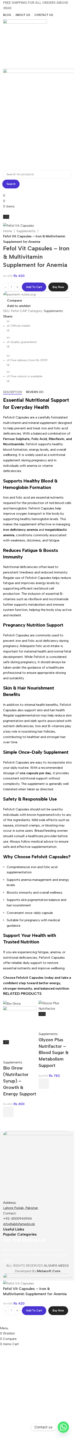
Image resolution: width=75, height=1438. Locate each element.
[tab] (12, 392)
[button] (8, 1112)
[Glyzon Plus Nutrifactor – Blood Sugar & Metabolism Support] (55, 1006)
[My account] (4, 66)
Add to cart (34, 287)
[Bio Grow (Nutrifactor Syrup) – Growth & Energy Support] (12, 1003)
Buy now (58, 287)
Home (7, 231)
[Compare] (8, 1320)
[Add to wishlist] (8, 1050)
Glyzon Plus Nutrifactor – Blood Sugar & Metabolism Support (54, 1052)
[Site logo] (25, 41)
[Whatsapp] (63, 1427)
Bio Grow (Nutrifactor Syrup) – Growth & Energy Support (19, 1080)
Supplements (26, 231)
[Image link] (37, 1165)
